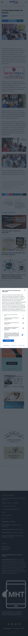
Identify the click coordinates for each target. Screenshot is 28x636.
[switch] (23, 318)
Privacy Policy (22, 345)
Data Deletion (6, 345)
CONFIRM (8, 340)
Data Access (14, 345)
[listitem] (14, 315)
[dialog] (14, 318)
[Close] (25, 290)
